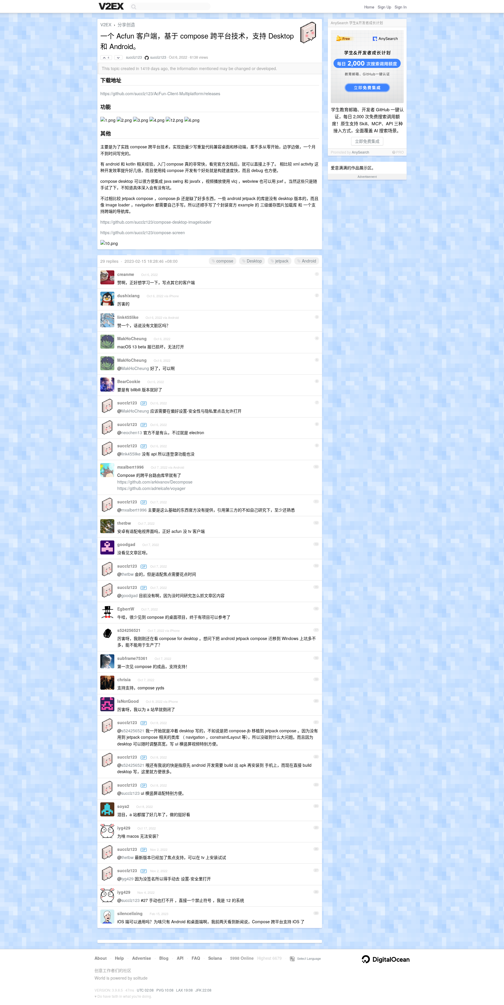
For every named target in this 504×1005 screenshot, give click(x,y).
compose (224, 261)
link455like (128, 317)
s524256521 (129, 630)
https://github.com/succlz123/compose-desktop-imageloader (155, 222)
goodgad (126, 544)
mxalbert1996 (130, 467)
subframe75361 (132, 658)
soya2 (123, 806)
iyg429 (123, 828)
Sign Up (384, 7)
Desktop (254, 261)
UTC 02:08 (145, 989)
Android (308, 261)
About (100, 958)
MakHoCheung (132, 338)
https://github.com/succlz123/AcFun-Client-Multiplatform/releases (160, 93)
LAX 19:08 (184, 989)
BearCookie (128, 381)
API (180, 958)
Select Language (308, 958)
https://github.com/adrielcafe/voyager (151, 488)
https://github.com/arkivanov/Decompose (154, 482)
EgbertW (125, 609)
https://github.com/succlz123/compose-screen (142, 232)
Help (119, 958)
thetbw (124, 523)
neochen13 (131, 432)
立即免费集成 (367, 141)
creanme (125, 274)
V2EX (105, 24)
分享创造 (126, 24)
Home (369, 7)
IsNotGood (128, 701)
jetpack (281, 261)
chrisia (124, 679)
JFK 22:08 (203, 989)
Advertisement (367, 177)
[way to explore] (112, 7)
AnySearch (360, 151)
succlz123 (134, 57)
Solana (215, 958)
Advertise (141, 958)
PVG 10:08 (165, 989)
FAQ (196, 958)
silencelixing (130, 913)
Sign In (401, 7)
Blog (164, 958)
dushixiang (128, 295)
